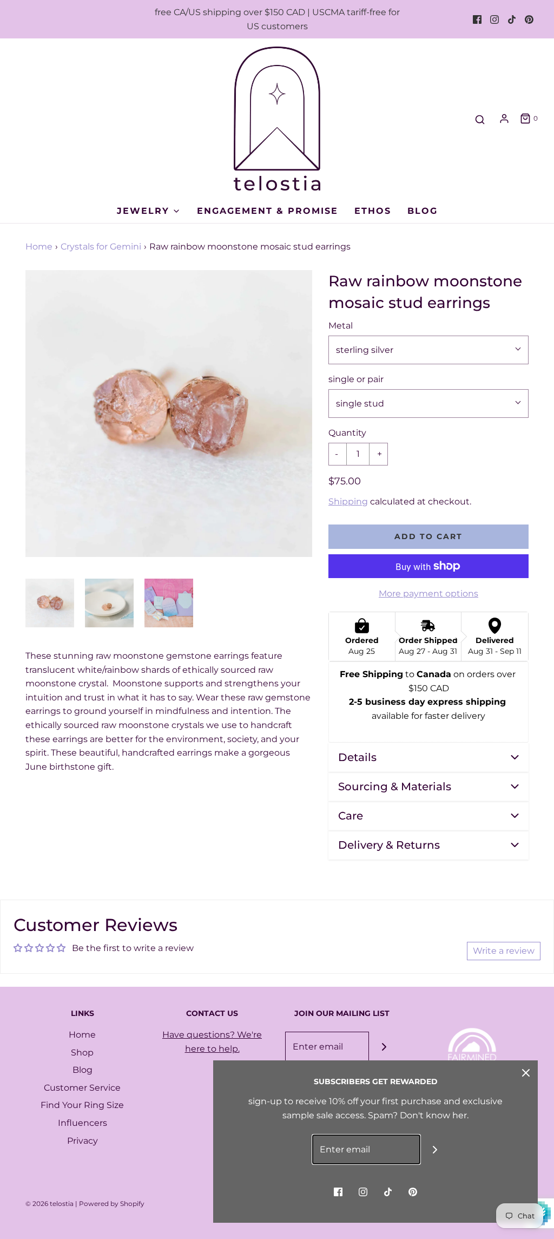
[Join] (384, 1046)
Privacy (82, 1141)
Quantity (347, 433)
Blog (422, 211)
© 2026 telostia (49, 1203)
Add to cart (428, 536)
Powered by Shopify (111, 1203)
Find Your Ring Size (82, 1105)
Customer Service (82, 1088)
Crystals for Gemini (101, 246)
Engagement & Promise (267, 211)
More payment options (428, 593)
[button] (49, 603)
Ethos (372, 211)
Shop (82, 1052)
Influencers (82, 1123)
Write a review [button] (504, 951)
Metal (340, 325)
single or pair (356, 379)
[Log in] (504, 118)
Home (38, 246)
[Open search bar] (480, 120)
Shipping (348, 501)
